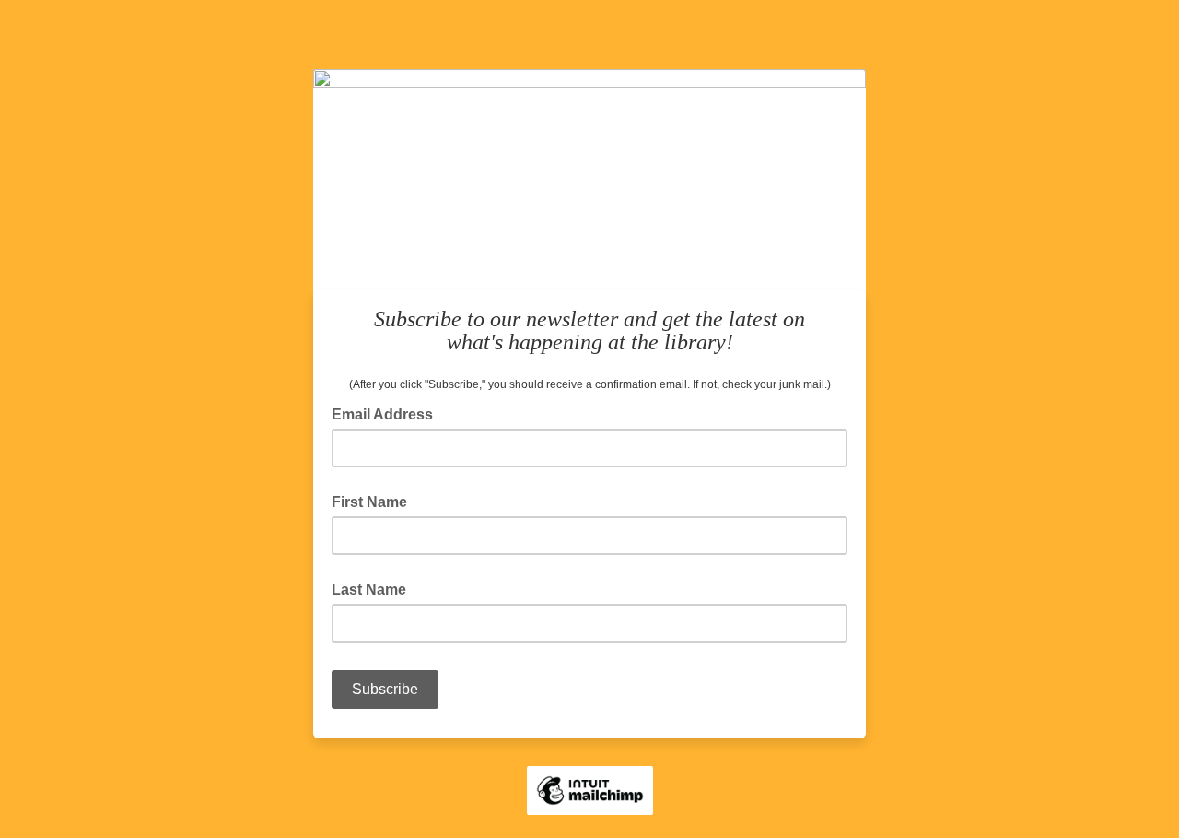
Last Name (369, 589)
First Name (369, 502)
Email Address (388, 413)
